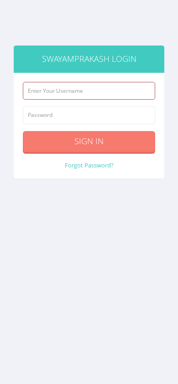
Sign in (89, 141)
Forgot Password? (89, 165)
